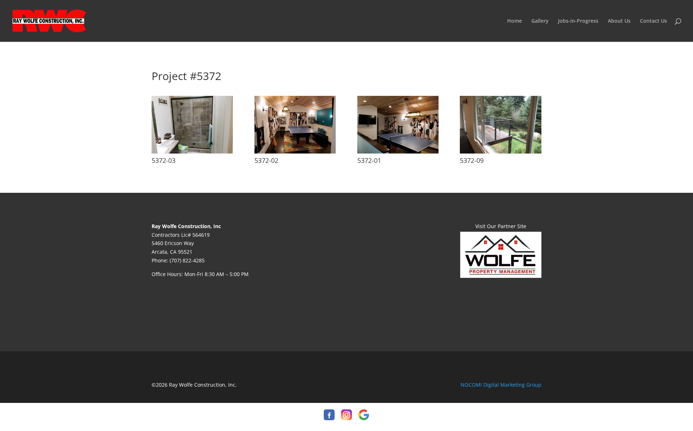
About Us (619, 21)
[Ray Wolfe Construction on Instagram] (346, 416)
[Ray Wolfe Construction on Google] (363, 416)
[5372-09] (500, 151)
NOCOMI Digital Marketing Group (501, 384)
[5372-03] (192, 151)
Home (514, 21)
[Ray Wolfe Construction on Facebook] (329, 416)
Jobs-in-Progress (578, 21)
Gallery (540, 21)
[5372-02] (295, 151)
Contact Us (653, 21)
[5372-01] (398, 151)
